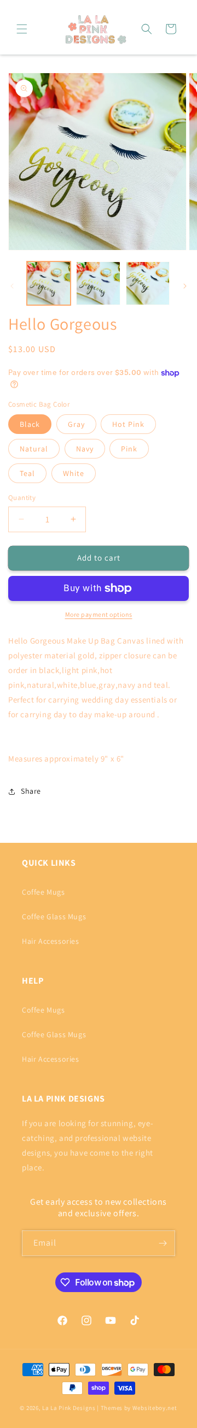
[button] (22, 29)
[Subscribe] (162, 1243)
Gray (76, 424)
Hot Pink (128, 424)
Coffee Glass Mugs (54, 916)
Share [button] (31, 791)
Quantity (22, 497)
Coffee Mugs (43, 892)
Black (30, 424)
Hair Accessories (50, 941)
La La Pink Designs (69, 1408)
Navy (85, 449)
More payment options (98, 614)
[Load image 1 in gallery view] (49, 283)
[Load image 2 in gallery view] (98, 283)
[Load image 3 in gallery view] (148, 283)
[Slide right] (185, 286)
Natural (34, 449)
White (73, 473)
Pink (129, 449)
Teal (27, 473)
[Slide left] (12, 286)
